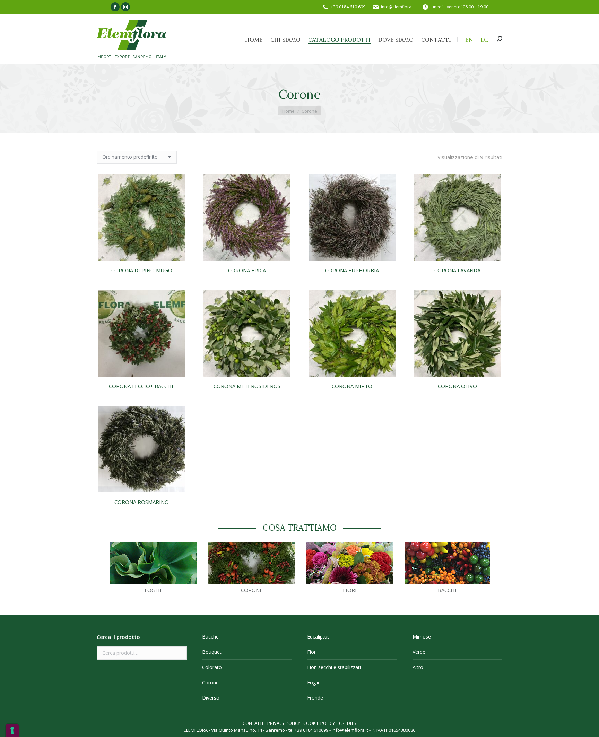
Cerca (179, 653)
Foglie (314, 682)
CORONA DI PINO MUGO (141, 270)
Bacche (210, 636)
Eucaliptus (318, 636)
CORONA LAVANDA (457, 270)
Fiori (312, 652)
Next (496, 570)
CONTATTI (253, 723)
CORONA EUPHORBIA (352, 270)
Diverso (210, 697)
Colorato (212, 667)
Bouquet (212, 652)
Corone (210, 682)
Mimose (422, 636)
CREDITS (347, 723)
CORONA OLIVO (457, 386)
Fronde (315, 697)
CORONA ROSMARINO (141, 501)
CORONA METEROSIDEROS (247, 386)
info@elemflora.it (398, 7)
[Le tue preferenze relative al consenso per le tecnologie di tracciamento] (12, 730)
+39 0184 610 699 (348, 7)
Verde (419, 652)
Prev (102, 570)
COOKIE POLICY (319, 723)
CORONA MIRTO (352, 386)
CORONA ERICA (247, 270)
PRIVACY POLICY (283, 723)
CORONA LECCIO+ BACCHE (142, 386)
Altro (418, 667)
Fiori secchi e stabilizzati (334, 667)
